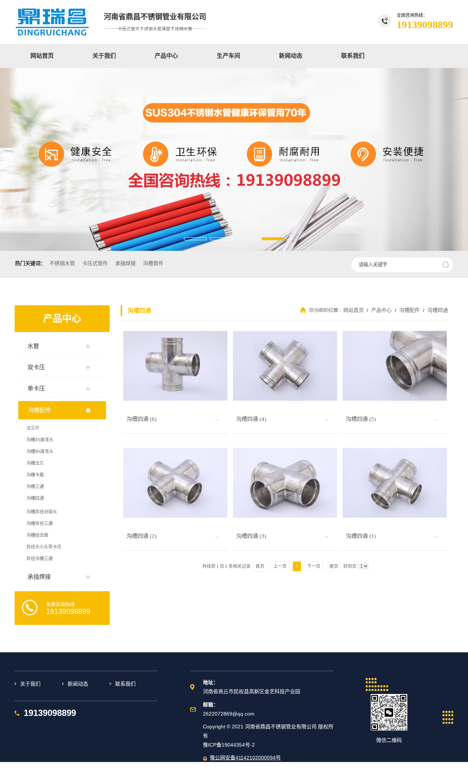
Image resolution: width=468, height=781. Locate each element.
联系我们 (353, 56)
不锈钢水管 (62, 263)
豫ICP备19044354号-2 (229, 745)
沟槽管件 (153, 263)
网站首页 (42, 56)
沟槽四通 (437, 310)
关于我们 (104, 56)
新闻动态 (290, 56)
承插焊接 (125, 263)
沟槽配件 (409, 310)
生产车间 (228, 56)
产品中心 (166, 56)
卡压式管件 (95, 263)
